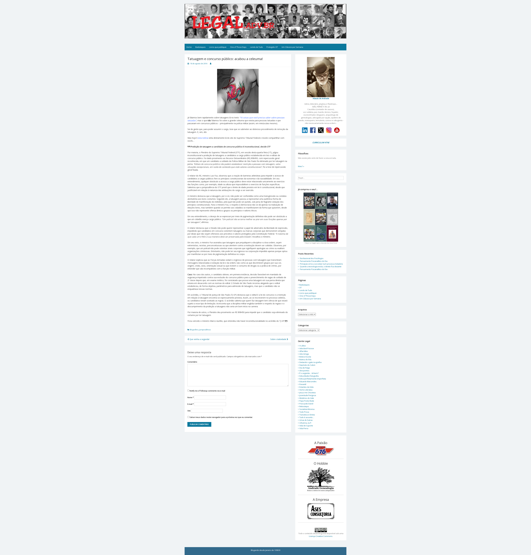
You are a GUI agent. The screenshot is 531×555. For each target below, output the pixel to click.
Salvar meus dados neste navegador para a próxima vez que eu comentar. (221, 417)
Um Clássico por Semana (292, 47)
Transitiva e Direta (307, 414)
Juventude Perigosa (307, 395)
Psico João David (306, 403)
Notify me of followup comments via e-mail (207, 391)
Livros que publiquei (217, 47)
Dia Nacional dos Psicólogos (311, 258)
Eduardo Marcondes (308, 381)
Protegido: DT (272, 47)
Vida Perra (303, 428)
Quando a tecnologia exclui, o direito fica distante (320, 266)
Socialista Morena (306, 409)
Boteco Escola (305, 356)
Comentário (192, 362)
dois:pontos (304, 370)
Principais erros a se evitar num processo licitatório (321, 264)
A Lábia (302, 345)
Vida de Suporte (306, 425)
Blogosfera (194, 329)
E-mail (190, 404)
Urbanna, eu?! (305, 423)
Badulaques (200, 47)
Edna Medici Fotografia (309, 376)
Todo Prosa (304, 412)
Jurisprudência (205, 329)
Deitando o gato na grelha (310, 362)
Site (189, 410)
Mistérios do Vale (306, 398)
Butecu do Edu (305, 359)
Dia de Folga (304, 368)
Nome (190, 397)
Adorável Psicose (306, 348)
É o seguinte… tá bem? (309, 373)
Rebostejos (304, 406)
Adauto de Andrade (321, 98)
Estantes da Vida (306, 387)
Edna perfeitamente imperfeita (312, 378)
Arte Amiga (304, 354)
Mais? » (301, 166)
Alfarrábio (303, 351)
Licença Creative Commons (320, 536)
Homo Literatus (306, 390)
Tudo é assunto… (306, 417)
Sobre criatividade (278, 339)
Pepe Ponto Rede (306, 401)
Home (189, 47)
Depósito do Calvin (307, 365)
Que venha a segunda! (199, 339)
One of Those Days (238, 47)
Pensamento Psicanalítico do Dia (313, 261)
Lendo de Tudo (256, 47)
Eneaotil (302, 384)
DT (300, 287)
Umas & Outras (306, 420)
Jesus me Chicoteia (307, 392)
